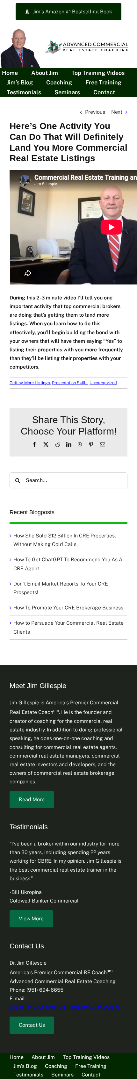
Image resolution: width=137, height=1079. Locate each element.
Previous (95, 112)
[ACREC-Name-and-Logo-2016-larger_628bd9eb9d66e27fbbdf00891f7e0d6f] (88, 41)
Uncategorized (103, 382)
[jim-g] (20, 29)
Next (116, 112)
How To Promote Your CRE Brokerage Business (68, 608)
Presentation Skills (70, 382)
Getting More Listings (30, 382)
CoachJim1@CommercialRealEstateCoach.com (64, 1007)
